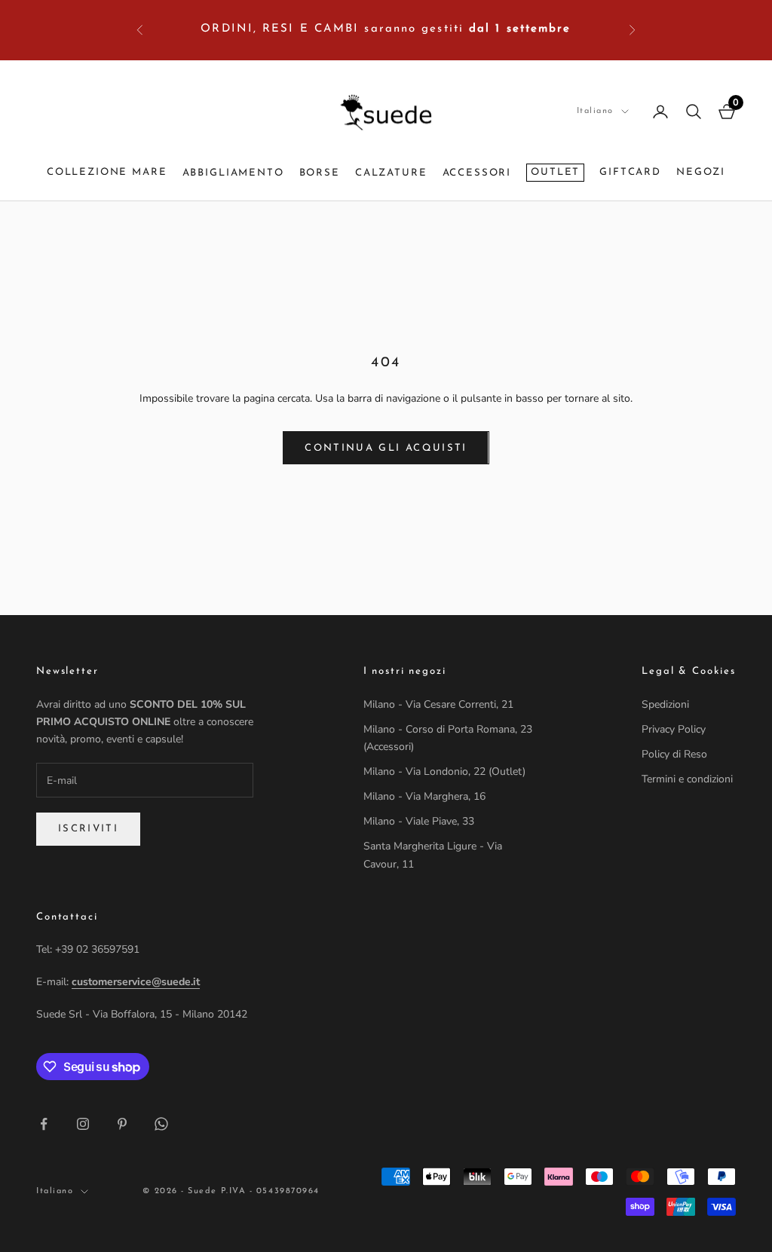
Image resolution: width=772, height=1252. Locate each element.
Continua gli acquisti (386, 448)
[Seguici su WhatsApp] (161, 1123)
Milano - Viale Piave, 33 (418, 821)
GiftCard (630, 172)
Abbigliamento (233, 173)
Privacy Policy (674, 729)
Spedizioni (665, 704)
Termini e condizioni (687, 779)
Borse (319, 173)
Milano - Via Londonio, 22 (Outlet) (444, 771)
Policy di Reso (674, 754)
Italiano (595, 111)
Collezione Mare (107, 172)
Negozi (700, 172)
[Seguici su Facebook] (43, 1123)
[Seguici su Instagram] (82, 1123)
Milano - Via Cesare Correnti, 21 (438, 704)
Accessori (477, 173)
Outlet (555, 172)
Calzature (391, 173)
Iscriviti (88, 829)
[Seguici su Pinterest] (122, 1123)
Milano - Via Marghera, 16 (424, 796)
